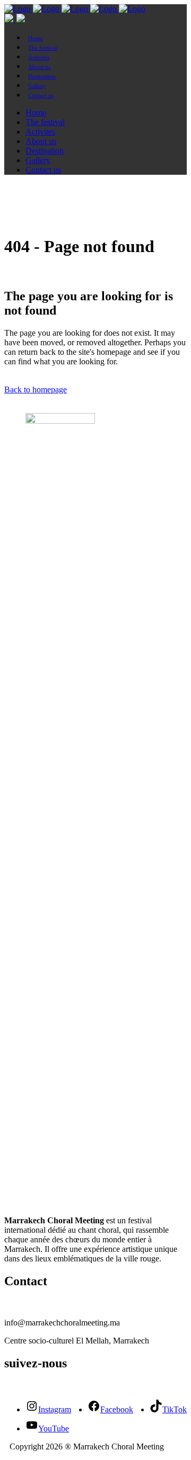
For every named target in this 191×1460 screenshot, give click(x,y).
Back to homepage (35, 389)
